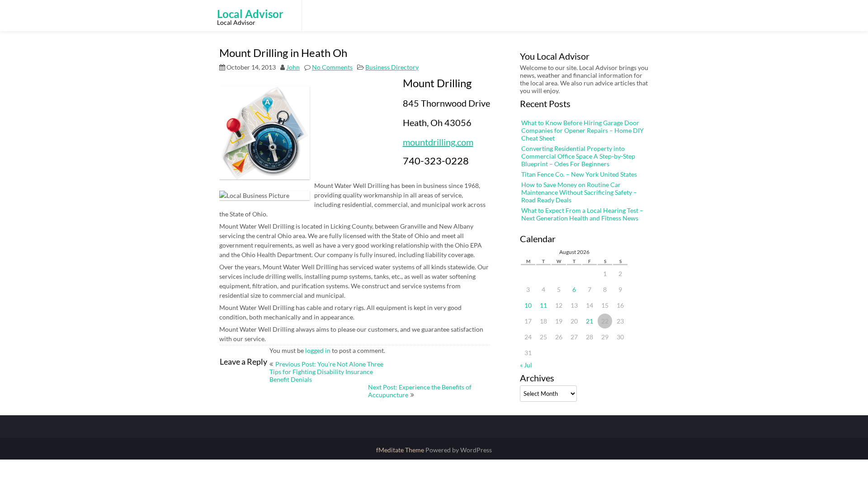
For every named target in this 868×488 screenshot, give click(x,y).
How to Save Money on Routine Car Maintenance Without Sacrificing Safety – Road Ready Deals (579, 192)
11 (543, 305)
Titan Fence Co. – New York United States (579, 174)
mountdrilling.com (438, 141)
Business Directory (392, 67)
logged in (317, 350)
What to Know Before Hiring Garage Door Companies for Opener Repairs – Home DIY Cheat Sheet (582, 130)
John (293, 67)
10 (528, 305)
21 (589, 321)
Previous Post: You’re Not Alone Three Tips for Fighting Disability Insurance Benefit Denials (326, 371)
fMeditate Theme (400, 450)
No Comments (332, 67)
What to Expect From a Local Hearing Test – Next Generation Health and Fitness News (582, 214)
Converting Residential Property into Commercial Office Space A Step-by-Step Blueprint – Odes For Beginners (578, 156)
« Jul (526, 365)
